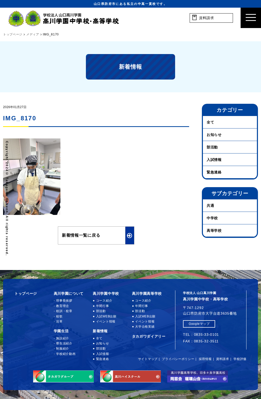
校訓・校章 (64, 311)
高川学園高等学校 (147, 293)
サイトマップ (148, 359)
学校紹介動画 (65, 354)
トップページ (26, 293)
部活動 (212, 147)
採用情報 (205, 359)
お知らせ (214, 135)
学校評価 (239, 359)
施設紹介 (62, 338)
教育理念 (62, 306)
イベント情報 (105, 321)
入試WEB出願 (106, 316)
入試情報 (214, 160)
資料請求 (222, 359)
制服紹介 (62, 348)
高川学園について (69, 293)
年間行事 (102, 306)
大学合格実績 (144, 326)
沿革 (59, 321)
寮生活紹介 (64, 343)
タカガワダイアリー (149, 336)
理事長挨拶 (64, 300)
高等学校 (214, 230)
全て (210, 122)
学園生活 (61, 331)
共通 (210, 205)
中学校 (212, 218)
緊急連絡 (214, 172)
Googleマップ (199, 324)
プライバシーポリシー (178, 359)
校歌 (59, 316)
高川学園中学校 (106, 293)
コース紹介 (104, 300)
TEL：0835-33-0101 (201, 334)
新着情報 (100, 331)
